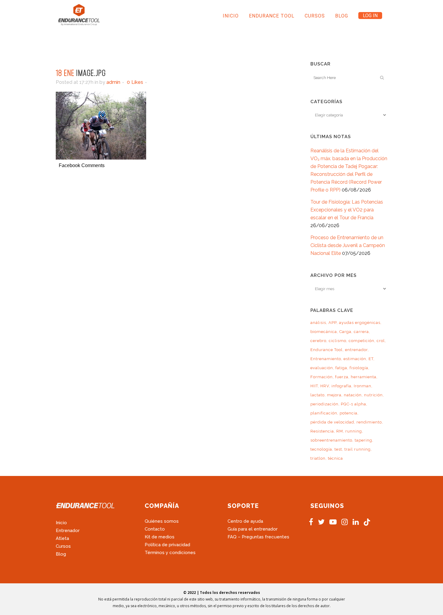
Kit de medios (159, 537)
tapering (363, 440)
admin (113, 82)
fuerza (341, 377)
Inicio (61, 522)
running (353, 431)
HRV (324, 386)
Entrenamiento (325, 359)
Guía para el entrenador (253, 529)
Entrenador (68, 530)
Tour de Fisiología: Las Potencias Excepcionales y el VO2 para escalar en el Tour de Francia (346, 209)
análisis (318, 322)
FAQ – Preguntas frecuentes (258, 537)
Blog (61, 554)
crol (381, 340)
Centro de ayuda (245, 521)
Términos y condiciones (170, 552)
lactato (317, 395)
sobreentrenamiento (331, 440)
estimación (355, 359)
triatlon (317, 458)
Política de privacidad (167, 544)
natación (353, 395)
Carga (345, 331)
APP (332, 322)
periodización (324, 404)
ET (371, 359)
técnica (335, 458)
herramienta (363, 377)
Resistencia (322, 431)
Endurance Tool (326, 349)
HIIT (314, 386)
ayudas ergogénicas (359, 322)
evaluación (321, 368)
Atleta (62, 538)
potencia (348, 413)
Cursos (63, 546)
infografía (341, 386)
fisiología (359, 368)
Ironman (362, 386)
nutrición (373, 395)
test (338, 449)
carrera (361, 331)
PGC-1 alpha (353, 404)
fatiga (341, 368)
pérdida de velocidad (332, 422)
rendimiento (369, 422)
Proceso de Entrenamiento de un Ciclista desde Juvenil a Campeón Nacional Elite (347, 245)
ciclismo (337, 340)
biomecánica (323, 331)
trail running (357, 449)
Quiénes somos (162, 521)
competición (361, 340)
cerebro (318, 340)
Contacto (155, 529)
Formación (321, 377)
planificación (323, 413)
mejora (334, 395)
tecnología (321, 449)
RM (339, 431)
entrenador (356, 349)
